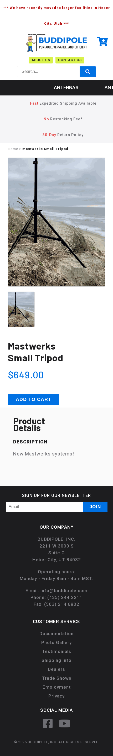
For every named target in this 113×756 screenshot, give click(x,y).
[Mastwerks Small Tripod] (56, 285)
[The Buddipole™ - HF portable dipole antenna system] (56, 50)
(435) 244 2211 (65, 597)
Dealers (56, 669)
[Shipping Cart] (102, 43)
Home (13, 149)
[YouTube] (64, 723)
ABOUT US (41, 60)
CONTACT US (70, 60)
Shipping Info (56, 660)
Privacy (56, 696)
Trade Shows (56, 678)
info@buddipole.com (64, 590)
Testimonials (56, 651)
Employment (57, 687)
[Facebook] (47, 723)
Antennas (66, 87)
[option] (56, 223)
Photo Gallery (56, 642)
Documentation (56, 633)
